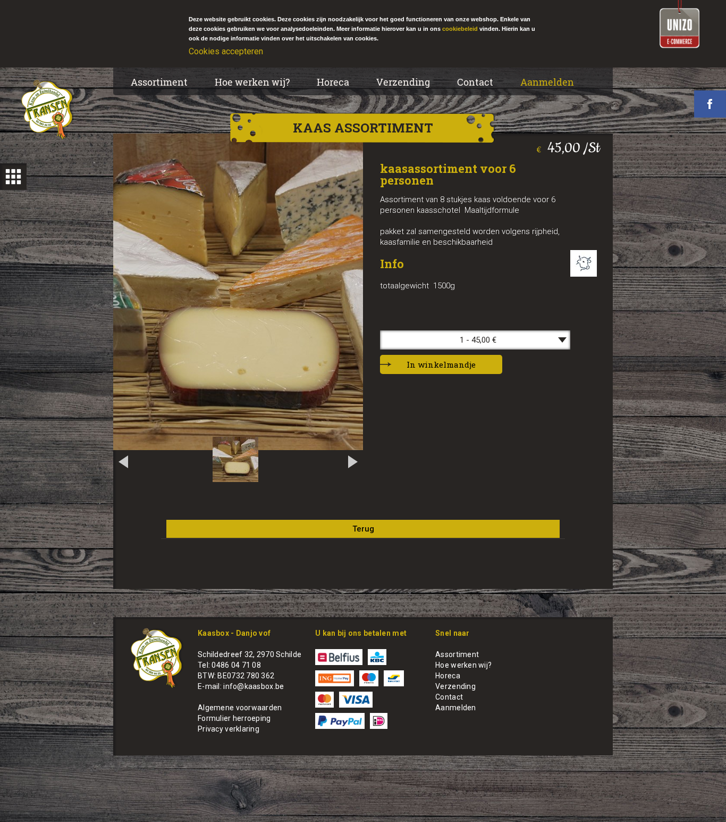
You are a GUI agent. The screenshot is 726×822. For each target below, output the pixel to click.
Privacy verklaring (228, 729)
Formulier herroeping (234, 718)
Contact (475, 82)
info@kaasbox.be (253, 686)
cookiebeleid (460, 29)
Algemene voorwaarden (240, 707)
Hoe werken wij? (252, 82)
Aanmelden (547, 82)
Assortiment (159, 82)
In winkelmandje (441, 364)
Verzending (403, 82)
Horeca (333, 82)
